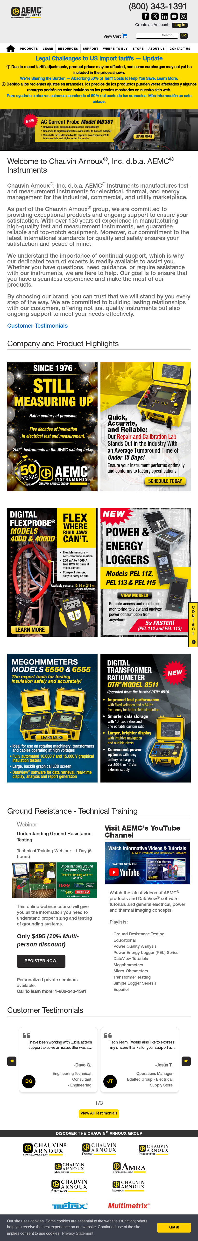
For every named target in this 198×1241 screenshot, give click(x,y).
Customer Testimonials (37, 326)
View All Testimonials (99, 1114)
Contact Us (180, 48)
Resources (68, 48)
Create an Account (151, 25)
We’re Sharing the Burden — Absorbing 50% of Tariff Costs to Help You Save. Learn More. (99, 79)
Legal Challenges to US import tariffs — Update (99, 59)
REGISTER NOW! (41, 961)
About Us (156, 48)
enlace (99, 102)
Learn (48, 48)
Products (29, 48)
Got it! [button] (174, 1227)
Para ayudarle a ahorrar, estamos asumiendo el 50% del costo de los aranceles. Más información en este (99, 96)
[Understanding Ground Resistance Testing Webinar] (54, 900)
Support (90, 48)
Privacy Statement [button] (77, 1233)
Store (138, 48)
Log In (180, 25)
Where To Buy (115, 48)
